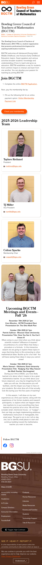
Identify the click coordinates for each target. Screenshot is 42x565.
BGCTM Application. (29, 84)
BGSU (3, 34)
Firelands (26, 492)
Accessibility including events (9, 493)
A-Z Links (4, 503)
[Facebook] (5, 445)
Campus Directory (7, 507)
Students (26, 514)
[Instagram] (12, 445)
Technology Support (30, 518)
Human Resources (29, 497)
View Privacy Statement (10, 556)
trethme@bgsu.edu (14, 166)
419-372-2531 (6, 482)
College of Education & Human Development (21, 34)
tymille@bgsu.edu (13, 212)
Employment (5, 516)
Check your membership (14, 111)
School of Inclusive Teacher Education (13, 36)
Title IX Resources (29, 523)
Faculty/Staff (5, 520)
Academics (5, 499)
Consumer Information (9, 512)
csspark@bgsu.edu (13, 257)
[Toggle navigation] (38, 2)
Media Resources (29, 505)
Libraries (26, 501)
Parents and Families (30, 510)
